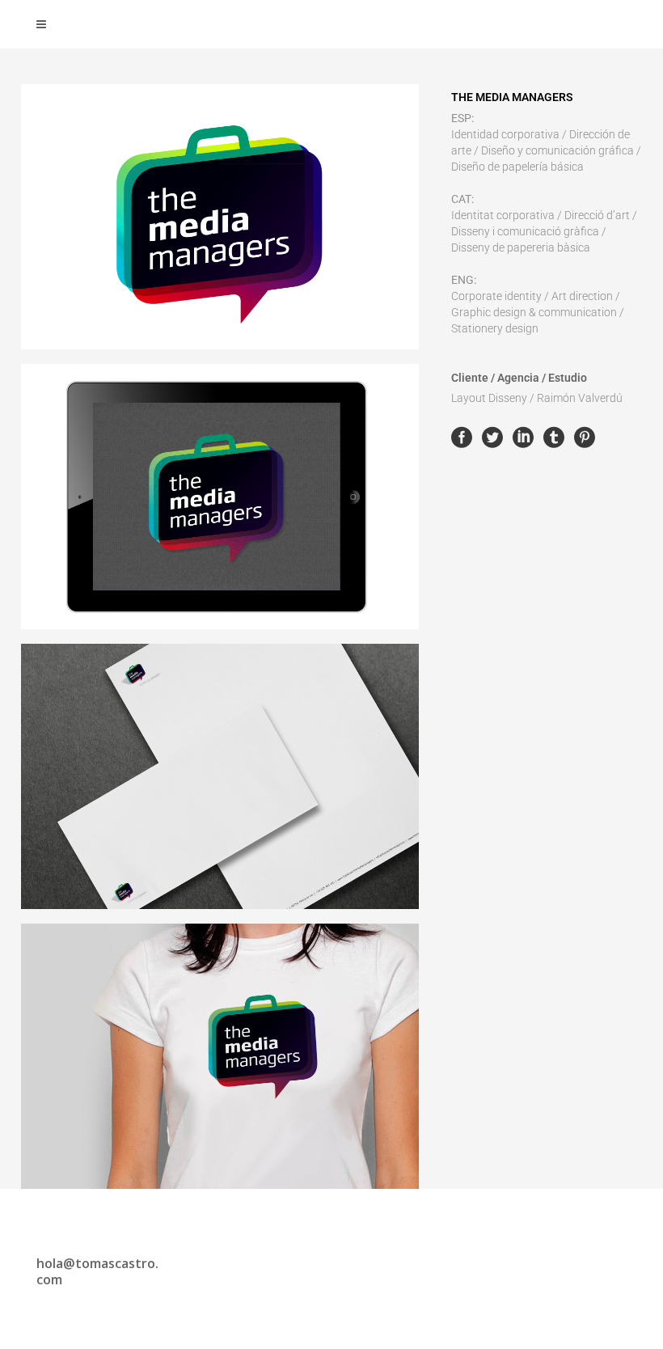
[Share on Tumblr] (553, 436)
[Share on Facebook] (461, 436)
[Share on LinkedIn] (523, 436)
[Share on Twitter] (492, 436)
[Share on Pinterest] (584, 436)
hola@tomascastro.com (97, 1271)
